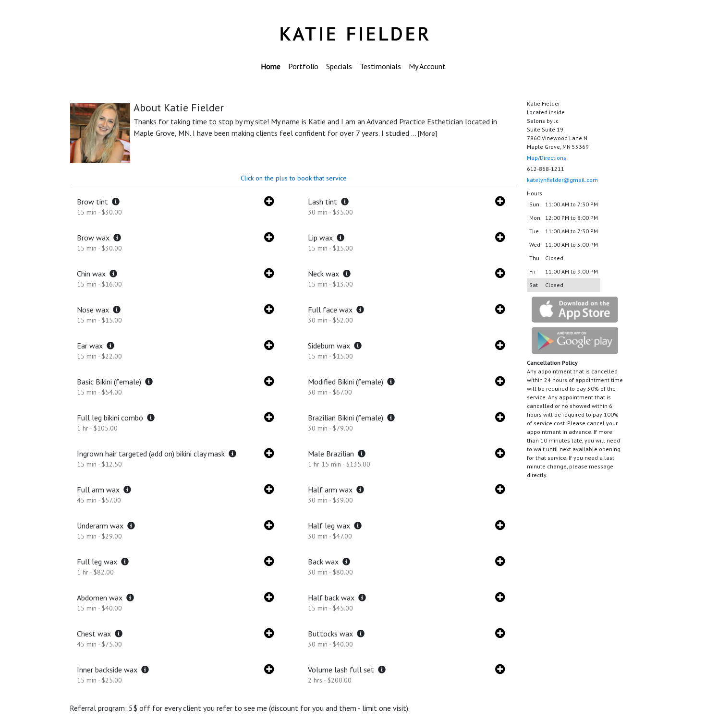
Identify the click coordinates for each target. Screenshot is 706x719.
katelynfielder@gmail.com (562, 179)
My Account (427, 66)
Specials (339, 66)
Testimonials (380, 66)
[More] (427, 133)
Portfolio (303, 66)
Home (270, 66)
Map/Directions (546, 157)
